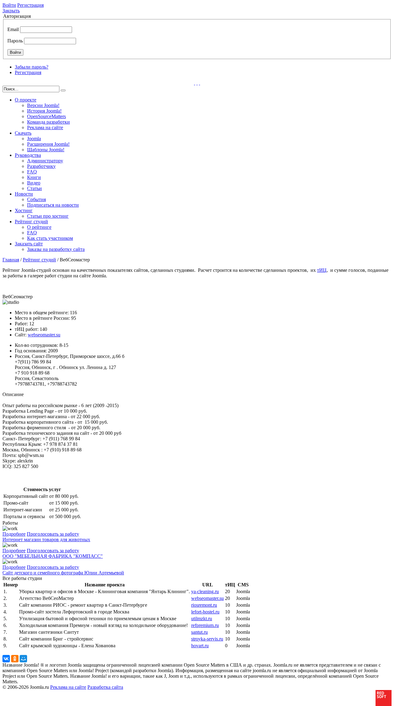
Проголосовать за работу (53, 534)
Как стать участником (50, 238)
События (36, 199)
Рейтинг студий (31, 221)
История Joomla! (44, 110)
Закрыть (11, 10)
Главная (10, 259)
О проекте (25, 99)
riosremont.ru (204, 605)
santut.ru (199, 632)
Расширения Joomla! (48, 144)
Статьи (34, 188)
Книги (34, 177)
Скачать (23, 133)
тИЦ (322, 270)
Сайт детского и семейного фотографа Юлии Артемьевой (63, 572)
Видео (33, 182)
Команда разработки (48, 122)
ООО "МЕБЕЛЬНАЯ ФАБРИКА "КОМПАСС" (52, 556)
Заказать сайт (29, 243)
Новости (24, 193)
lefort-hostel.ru (205, 611)
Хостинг (24, 210)
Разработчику (41, 166)
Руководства (28, 155)
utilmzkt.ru (201, 618)
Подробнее (14, 534)
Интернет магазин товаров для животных (46, 539)
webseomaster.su (44, 334)
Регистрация (30, 5)
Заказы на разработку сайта (56, 249)
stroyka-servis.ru (207, 638)
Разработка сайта (105, 687)
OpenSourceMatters (46, 116)
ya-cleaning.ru (205, 591)
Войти (9, 5)
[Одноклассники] (14, 658)
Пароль (15, 40)
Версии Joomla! (43, 105)
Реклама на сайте (45, 127)
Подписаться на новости (53, 205)
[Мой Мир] (23, 658)
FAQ (32, 171)
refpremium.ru (205, 625)
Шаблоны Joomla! (45, 149)
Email (13, 29)
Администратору (45, 160)
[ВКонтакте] (6, 658)
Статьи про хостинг (48, 216)
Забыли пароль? (31, 66)
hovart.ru (200, 645)
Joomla (34, 138)
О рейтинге (39, 227)
